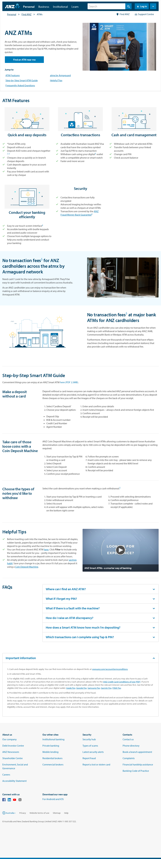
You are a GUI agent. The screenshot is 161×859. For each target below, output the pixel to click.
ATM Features (13, 75)
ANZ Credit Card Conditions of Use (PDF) (122, 681)
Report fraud (89, 758)
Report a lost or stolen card (96, 764)
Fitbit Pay (116, 688)
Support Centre (146, 14)
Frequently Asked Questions (20, 85)
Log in (143, 6)
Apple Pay (70, 688)
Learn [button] (75, 6)
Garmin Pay (106, 688)
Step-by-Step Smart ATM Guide (22, 80)
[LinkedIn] (9, 800)
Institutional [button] (60, 6)
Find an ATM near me (24, 59)
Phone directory (131, 745)
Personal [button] (29, 6)
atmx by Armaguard (60, 75)
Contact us (128, 739)
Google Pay (81, 688)
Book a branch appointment (137, 751)
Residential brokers (52, 758)
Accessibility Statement (14, 780)
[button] (153, 6)
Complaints (129, 758)
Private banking (50, 745)
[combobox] (110, 6)
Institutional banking (53, 739)
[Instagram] (20, 800)
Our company (9, 739)
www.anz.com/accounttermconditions (110, 669)
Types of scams (90, 745)
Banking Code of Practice (136, 770)
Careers (6, 774)
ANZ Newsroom (10, 751)
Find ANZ (26, 14)
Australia (10, 812)
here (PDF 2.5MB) (69, 382)
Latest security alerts (93, 751)
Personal (11, 14)
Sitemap (57, 812)
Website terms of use (39, 812)
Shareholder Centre (12, 758)
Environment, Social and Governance (15, 766)
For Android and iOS (53, 799)
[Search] (128, 6)
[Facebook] (4, 800)
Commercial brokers (52, 764)
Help (66, 812)
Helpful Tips (56, 80)
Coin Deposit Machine (26, 566)
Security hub (89, 739)
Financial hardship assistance (138, 764)
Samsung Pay (94, 688)
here (46, 549)
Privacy (22, 812)
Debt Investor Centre (13, 745)
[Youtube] (14, 800)
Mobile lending (50, 751)
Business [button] (43, 6)
